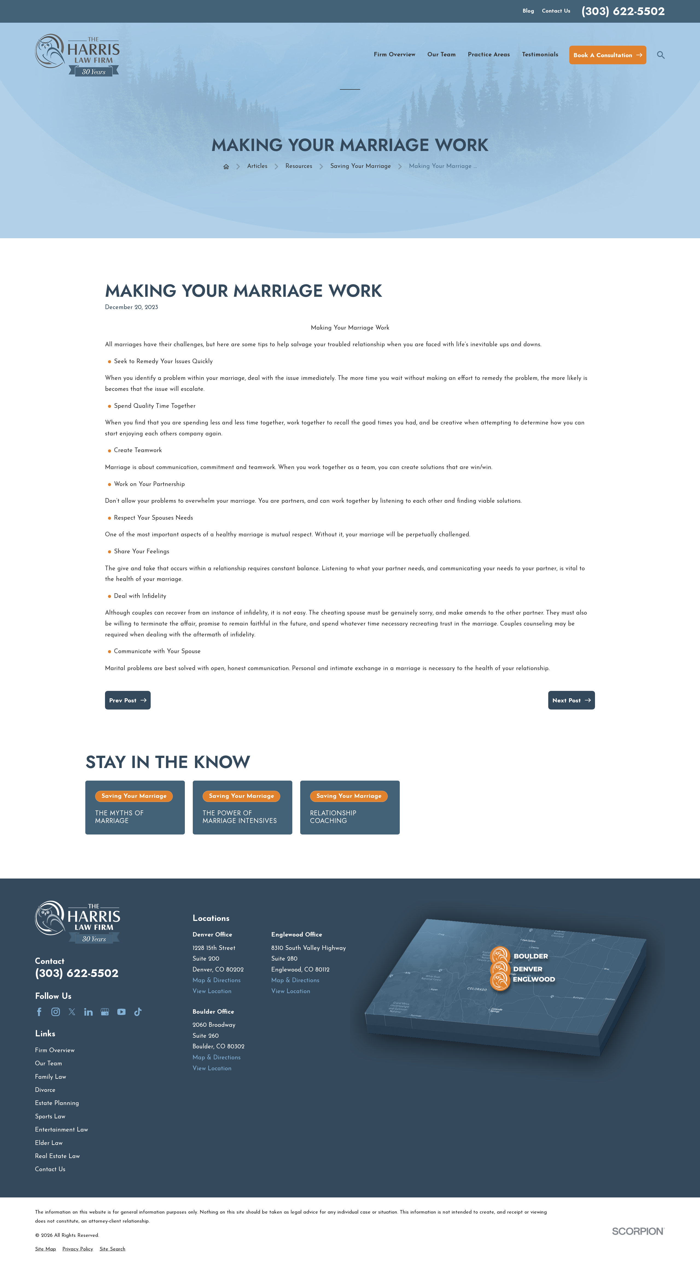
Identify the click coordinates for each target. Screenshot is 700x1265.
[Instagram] (55, 1012)
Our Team (48, 1064)
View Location (212, 991)
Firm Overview (55, 1051)
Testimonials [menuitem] (540, 55)
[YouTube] (121, 1012)
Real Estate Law (57, 1156)
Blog (528, 11)
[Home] (77, 55)
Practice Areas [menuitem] (489, 55)
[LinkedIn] (88, 1012)
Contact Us (556, 11)
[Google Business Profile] (105, 1012)
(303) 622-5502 (623, 11)
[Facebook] (39, 1012)
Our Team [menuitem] (441, 55)
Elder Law (49, 1143)
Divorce (45, 1090)
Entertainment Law (61, 1130)
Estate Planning (57, 1103)
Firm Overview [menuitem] (394, 55)
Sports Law (50, 1117)
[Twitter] (72, 1012)
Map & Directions (216, 981)
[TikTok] (138, 1012)
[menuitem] (45, 1249)
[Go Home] (226, 167)
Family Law (50, 1077)
